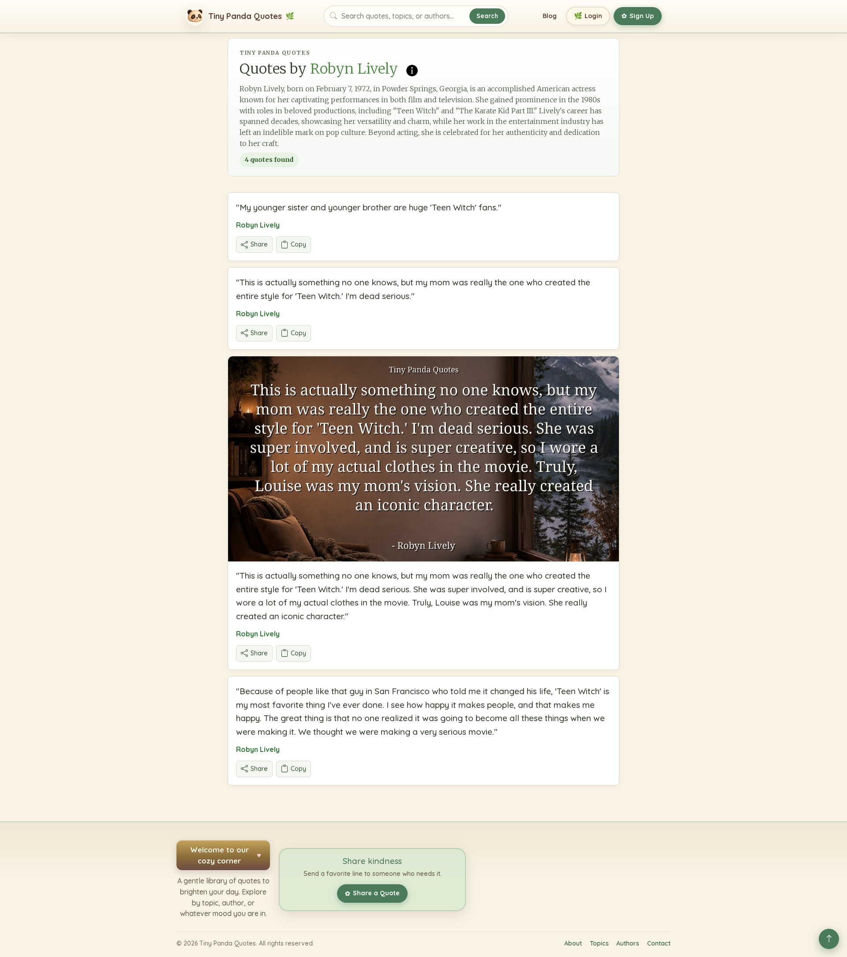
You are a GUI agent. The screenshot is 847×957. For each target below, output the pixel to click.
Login (588, 15)
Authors (627, 943)
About (573, 943)
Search (487, 15)
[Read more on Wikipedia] (412, 69)
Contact (659, 943)
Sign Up (638, 16)
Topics (599, 943)
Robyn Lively (258, 225)
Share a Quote (372, 893)
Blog (550, 16)
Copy (298, 244)
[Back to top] (829, 939)
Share (259, 244)
